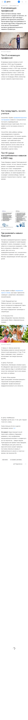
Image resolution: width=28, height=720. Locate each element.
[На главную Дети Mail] (8, 2)
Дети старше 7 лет (14, 5)
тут (14, 428)
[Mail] (5, 2)
